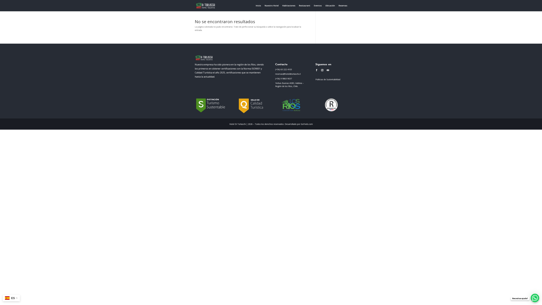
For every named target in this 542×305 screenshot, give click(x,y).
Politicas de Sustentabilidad (327, 79)
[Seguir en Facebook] (316, 70)
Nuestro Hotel (272, 6)
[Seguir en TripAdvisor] (328, 70)
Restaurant (304, 6)
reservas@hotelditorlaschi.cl (288, 74)
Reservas (343, 6)
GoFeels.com (307, 124)
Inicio (258, 6)
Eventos (318, 6)
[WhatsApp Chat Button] (535, 298)
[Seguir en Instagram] (322, 70)
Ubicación (330, 6)
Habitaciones (288, 6)
